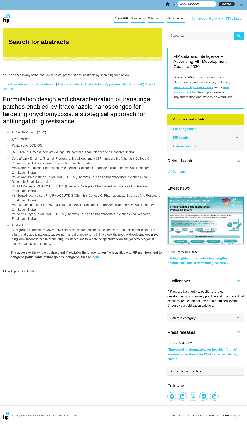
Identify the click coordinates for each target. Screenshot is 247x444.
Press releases (181, 332)
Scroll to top (229, 415)
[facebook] (171, 396)
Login (240, 4)
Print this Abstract (43, 84)
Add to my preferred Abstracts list (79, 84)
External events (184, 146)
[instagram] (214, 396)
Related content (182, 160)
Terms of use (177, 415)
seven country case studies (193, 87)
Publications (178, 281)
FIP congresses (184, 129)
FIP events (181, 137)
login (95, 257)
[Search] (239, 36)
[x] (193, 396)
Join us (227, 4)
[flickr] (203, 396)
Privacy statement (204, 415)
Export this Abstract (16, 84)
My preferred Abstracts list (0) (124, 84)
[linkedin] (182, 396)
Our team (179, 171)
